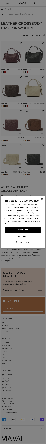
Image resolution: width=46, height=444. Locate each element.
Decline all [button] (23, 236)
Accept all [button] (23, 230)
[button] (23, 242)
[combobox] (42, 199)
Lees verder (21, 224)
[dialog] (23, 222)
